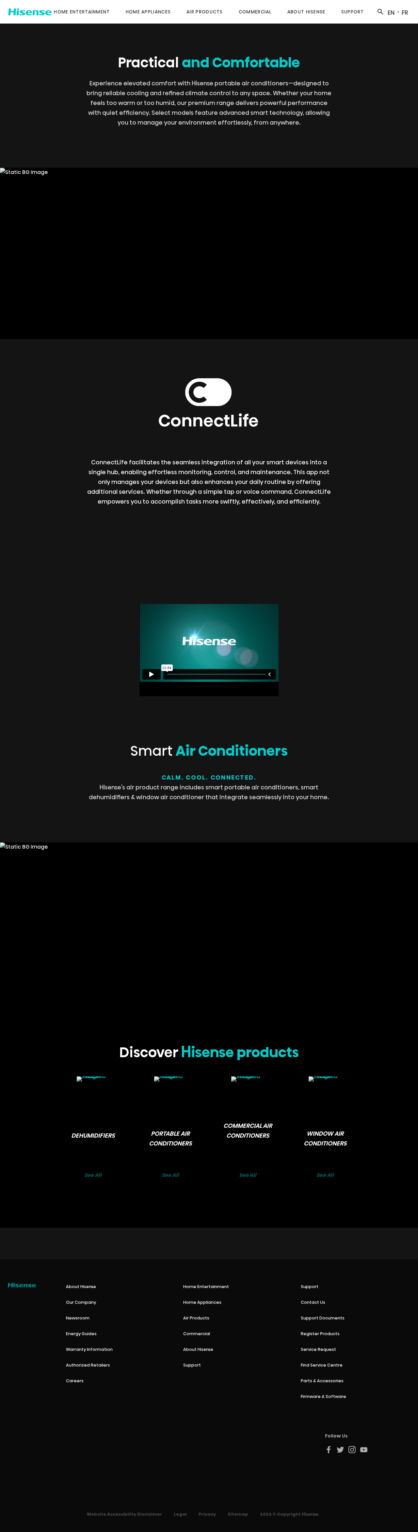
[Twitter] (341, 1449)
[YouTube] (364, 1449)
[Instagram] (352, 1449)
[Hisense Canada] (30, 12)
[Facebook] (329, 1449)
